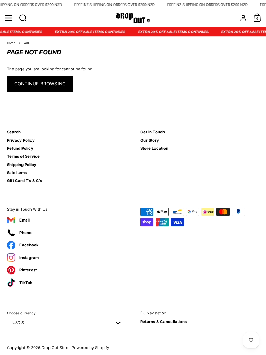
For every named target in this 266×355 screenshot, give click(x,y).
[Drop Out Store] (133, 18)
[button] (23, 18)
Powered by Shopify (90, 347)
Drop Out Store (56, 347)
